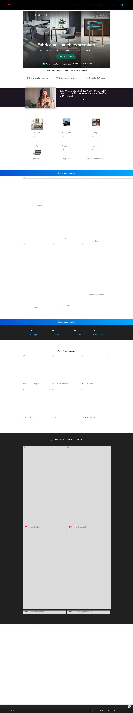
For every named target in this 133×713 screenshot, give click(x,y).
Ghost (66, 239)
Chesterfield (37, 206)
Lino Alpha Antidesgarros (31, 384)
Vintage (66, 305)
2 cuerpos (55, 334)
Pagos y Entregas (96, 710)
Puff (37, 146)
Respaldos (66, 159)
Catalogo (122, 710)
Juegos (96, 132)
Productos (89, 710)
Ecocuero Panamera (88, 417)
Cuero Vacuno (27, 417)
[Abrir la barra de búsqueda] (118, 1)
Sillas (95, 146)
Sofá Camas (37, 159)
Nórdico (37, 308)
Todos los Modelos (96, 295)
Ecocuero (55, 417)
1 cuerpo (33, 334)
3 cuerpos (77, 334)
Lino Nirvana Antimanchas (61, 384)
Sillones (37, 132)
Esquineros (66, 132)
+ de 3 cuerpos (99, 334)
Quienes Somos (104, 710)
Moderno (96, 241)
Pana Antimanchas (88, 384)
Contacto (111, 710)
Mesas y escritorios (95, 159)
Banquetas (66, 146)
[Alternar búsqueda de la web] (126, 5)
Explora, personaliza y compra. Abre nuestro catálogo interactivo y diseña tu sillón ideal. (84, 93)
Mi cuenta (116, 710)
